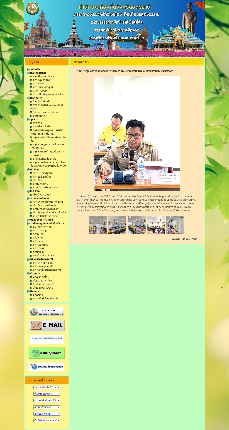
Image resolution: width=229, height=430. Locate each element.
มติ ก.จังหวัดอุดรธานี (41, 259)
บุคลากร (34, 119)
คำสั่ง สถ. (37, 237)
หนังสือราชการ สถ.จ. (41, 219)
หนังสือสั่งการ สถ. (42, 226)
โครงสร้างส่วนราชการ (45, 112)
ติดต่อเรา (35, 291)
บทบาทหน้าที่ (39, 115)
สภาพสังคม (38, 83)
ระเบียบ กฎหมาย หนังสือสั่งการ (47, 223)
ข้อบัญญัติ (38, 252)
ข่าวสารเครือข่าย (39, 198)
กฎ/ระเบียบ (38, 234)
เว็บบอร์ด (35, 273)
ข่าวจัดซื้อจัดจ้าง (41, 176)
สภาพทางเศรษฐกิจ (42, 87)
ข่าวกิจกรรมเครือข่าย (44, 205)
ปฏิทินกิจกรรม (40, 183)
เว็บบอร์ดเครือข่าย (42, 287)
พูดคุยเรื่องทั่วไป (41, 277)
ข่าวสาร (34, 169)
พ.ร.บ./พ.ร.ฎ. (39, 230)
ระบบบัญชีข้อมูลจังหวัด (45, 298)
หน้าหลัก (35, 69)
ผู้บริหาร (37, 123)
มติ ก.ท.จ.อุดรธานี (42, 266)
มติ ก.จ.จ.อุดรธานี (42, 262)
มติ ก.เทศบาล (40, 244)
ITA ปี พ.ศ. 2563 (41, 194)
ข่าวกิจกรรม (39, 180)
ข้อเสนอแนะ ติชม (42, 280)
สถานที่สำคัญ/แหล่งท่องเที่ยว (48, 94)
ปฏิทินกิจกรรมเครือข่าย (45, 209)
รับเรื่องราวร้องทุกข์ (43, 284)
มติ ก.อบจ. (38, 241)
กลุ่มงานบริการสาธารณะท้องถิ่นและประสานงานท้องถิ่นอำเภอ (48, 164)
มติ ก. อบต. (38, 248)
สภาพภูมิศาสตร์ (41, 80)
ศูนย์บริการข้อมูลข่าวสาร (46, 187)
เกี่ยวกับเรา (36, 97)
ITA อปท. (35, 191)
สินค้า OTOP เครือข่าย (45, 216)
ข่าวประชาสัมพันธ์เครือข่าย (48, 201)
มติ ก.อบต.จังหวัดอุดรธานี (46, 269)
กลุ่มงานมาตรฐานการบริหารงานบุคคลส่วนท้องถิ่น (47, 131)
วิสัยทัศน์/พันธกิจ (41, 101)
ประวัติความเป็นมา (43, 76)
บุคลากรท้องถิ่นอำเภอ (44, 158)
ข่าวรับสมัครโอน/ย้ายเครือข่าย (49, 212)
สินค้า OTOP (39, 90)
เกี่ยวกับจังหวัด (38, 72)
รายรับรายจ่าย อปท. (43, 255)
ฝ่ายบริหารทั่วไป (41, 126)
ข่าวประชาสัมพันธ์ (42, 173)
